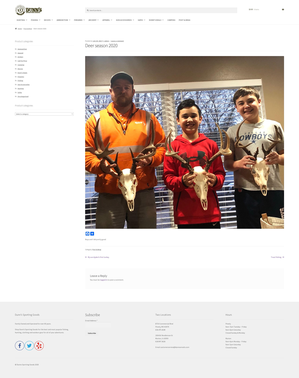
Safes (20, 92)
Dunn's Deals (22, 73)
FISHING (34, 20)
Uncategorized (23, 96)
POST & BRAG (184, 20)
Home (20, 29)
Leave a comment (117, 41)
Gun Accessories (24, 84)
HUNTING (21, 20)
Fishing (20, 81)
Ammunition (22, 49)
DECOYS (47, 20)
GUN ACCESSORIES (124, 20)
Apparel (20, 53)
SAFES (140, 20)
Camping (21, 65)
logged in (103, 280)
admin (106, 41)
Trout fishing (276, 257)
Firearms (21, 77)
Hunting (21, 88)
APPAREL (106, 20)
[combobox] (44, 114)
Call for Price (22, 61)
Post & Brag (28, 29)
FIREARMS (78, 20)
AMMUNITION (62, 20)
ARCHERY (92, 20)
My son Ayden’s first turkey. (98, 257)
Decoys (20, 69)
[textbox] (44, 114)
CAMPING (171, 20)
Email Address (91, 320)
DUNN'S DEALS (155, 20)
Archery (20, 57)
